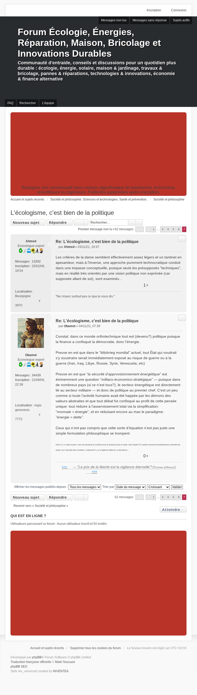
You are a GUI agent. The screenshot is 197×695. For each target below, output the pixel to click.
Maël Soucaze (65, 662)
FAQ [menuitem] (10, 103)
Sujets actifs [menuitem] (181, 20)
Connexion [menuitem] (178, 10)
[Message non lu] (57, 247)
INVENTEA (60, 671)
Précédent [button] (148, 229)
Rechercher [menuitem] (27, 103)
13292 (36, 261)
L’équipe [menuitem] (48, 103)
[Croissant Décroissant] (158, 487)
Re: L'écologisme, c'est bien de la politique (97, 241)
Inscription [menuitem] (154, 10)
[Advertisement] (98, 149)
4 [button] (168, 229)
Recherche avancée (139, 222)
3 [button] (162, 229)
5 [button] (173, 229)
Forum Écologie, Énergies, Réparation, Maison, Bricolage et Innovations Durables (89, 43)
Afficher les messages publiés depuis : (41, 487)
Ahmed (31, 241)
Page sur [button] (139, 229)
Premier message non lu (95, 229)
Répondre (58, 222)
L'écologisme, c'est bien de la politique (62, 212)
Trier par (108, 487)
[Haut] (180, 306)
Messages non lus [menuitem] (113, 20)
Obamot (31, 355)
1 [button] (153, 229)
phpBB (37, 657)
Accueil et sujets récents (47, 648)
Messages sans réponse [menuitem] (150, 20)
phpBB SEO (19, 666)
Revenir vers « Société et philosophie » (41, 506)
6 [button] (179, 229)
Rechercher (132, 222)
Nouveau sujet (26, 222)
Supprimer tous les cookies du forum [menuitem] (95, 648)
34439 (36, 375)
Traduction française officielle (31, 662)
